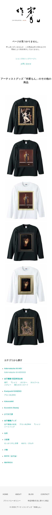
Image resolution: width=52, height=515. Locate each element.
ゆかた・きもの (27, 443)
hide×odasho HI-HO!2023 (15, 372)
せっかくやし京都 (11, 443)
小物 (6, 450)
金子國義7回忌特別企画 (13, 379)
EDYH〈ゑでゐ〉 (11, 456)
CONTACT (45, 494)
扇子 (6, 382)
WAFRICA (8, 462)
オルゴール (35, 382)
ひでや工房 (8, 414)
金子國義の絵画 (10, 424)
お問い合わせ (26, 64)
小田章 (6, 440)
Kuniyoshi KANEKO (12, 391)
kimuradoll (9, 401)
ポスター (23, 382)
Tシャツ (14, 382)
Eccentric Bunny (11, 408)
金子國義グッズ (10, 421)
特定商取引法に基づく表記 (38, 501)
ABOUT (18, 494)
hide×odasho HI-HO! (13, 368)
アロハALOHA (10, 395)
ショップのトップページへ (26, 59)
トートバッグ (9, 427)
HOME (5, 494)
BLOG (31, 494)
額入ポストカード (21, 385)
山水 (6, 433)
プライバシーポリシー (12, 501)
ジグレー (7, 385)
